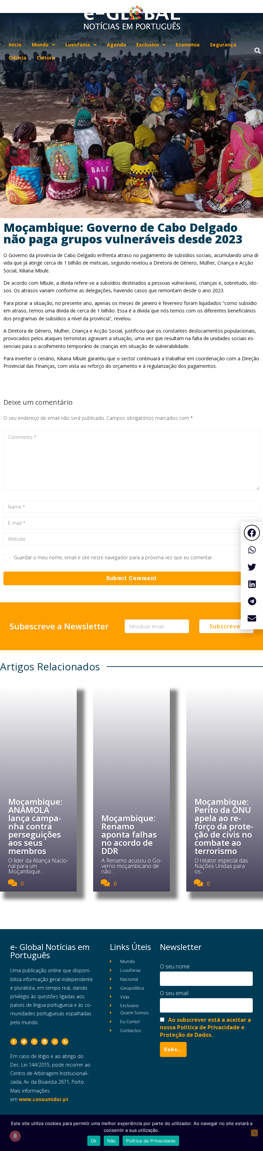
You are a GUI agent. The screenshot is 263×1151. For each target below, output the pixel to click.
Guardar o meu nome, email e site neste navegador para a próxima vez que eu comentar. (113, 557)
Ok (94, 1140)
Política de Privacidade (151, 1140)
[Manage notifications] (15, 1135)
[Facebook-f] (13, 1041)
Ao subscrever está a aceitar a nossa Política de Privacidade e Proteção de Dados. (205, 1027)
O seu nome (175, 966)
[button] (252, 532)
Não (111, 1140)
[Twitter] (24, 1041)
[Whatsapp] (54, 1041)
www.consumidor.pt (43, 1099)
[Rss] (65, 1041)
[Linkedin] (44, 1041)
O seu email (174, 993)
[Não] (254, 1132)
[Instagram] (34, 1041)
